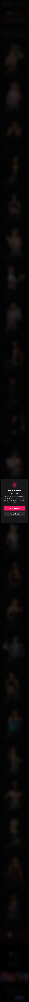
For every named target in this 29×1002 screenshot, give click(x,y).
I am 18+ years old (14, 508)
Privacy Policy (17, 520)
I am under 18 (14, 514)
